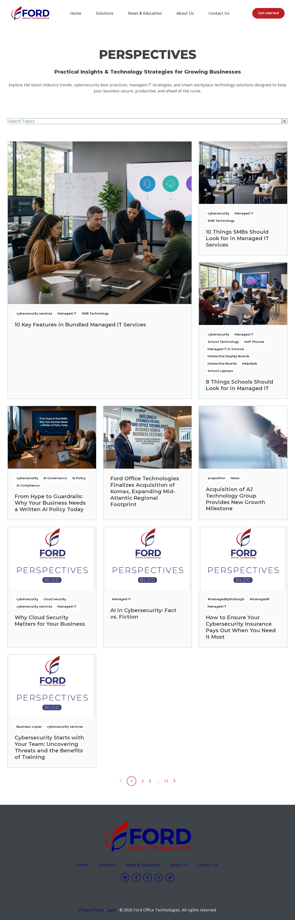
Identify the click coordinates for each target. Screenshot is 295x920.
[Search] (284, 121)
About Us (185, 13)
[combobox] (145, 121)
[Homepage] (30, 13)
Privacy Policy (90, 909)
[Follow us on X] (147, 877)
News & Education (145, 13)
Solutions (104, 13)
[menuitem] (77, 13)
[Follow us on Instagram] (158, 877)
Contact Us (219, 13)
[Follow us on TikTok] (170, 877)
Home (75, 13)
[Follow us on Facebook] (136, 877)
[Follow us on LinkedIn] (125, 877)
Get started (268, 13)
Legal (111, 909)
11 (166, 781)
